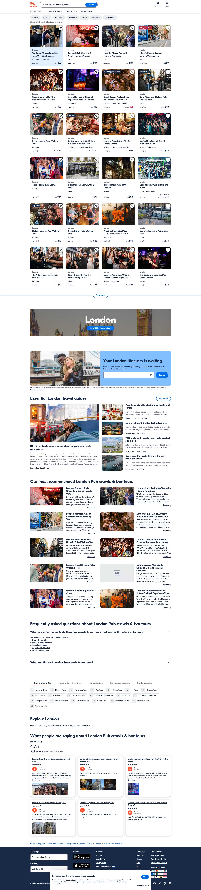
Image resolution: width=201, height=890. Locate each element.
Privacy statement (36, 390)
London (56, 726)
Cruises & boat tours (40, 650)
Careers (139, 859)
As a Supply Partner (158, 855)
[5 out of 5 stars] (52, 765)
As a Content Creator (158, 859)
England (41, 844)
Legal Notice (100, 859)
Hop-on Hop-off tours (41, 648)
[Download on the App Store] (81, 866)
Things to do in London (75, 844)
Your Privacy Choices (103, 866)
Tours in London (94, 844)
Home (32, 844)
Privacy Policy (101, 863)
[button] (46, 45)
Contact (99, 855)
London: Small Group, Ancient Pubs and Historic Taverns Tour (99, 760)
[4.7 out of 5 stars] (37, 751)
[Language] (158, 3)
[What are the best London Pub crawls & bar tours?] (168, 662)
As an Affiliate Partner (159, 863)
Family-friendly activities (42, 643)
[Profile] (167, 3)
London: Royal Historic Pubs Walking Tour (49, 803)
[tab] (42, 683)
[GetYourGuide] (33, 4)
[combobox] (62, 4)
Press (138, 866)
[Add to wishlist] (61, 28)
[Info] (62, 22)
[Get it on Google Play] (81, 857)
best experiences (83, 726)
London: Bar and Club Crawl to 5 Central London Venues (148, 760)
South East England (55, 844)
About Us (140, 855)
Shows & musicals (39, 640)
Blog (138, 863)
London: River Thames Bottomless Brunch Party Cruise (51, 760)
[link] (46, 45)
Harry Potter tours (39, 645)
